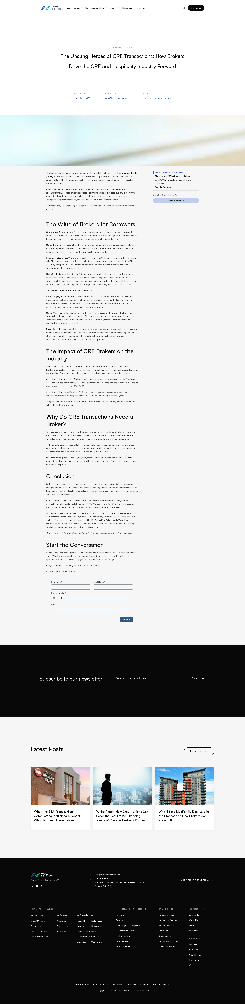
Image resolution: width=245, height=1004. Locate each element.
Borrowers (120, 915)
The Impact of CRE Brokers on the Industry (173, 176)
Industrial (81, 926)
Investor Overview (167, 915)
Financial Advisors (167, 946)
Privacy (145, 990)
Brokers (129, 47)
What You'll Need (123, 946)
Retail (93, 931)
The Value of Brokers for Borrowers (169, 172)
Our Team (193, 949)
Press (191, 925)
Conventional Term (39, 936)
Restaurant (96, 926)
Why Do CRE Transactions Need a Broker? (173, 180)
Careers (192, 965)
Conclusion (159, 183)
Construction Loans (39, 931)
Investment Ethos (197, 960)
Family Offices (165, 930)
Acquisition (61, 921)
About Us (193, 944)
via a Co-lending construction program (68, 520)
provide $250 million (106, 513)
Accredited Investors (168, 925)
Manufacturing (83, 931)
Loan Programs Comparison (128, 925)
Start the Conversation (164, 187)
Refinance (61, 931)
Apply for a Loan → (176, 200)
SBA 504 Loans (38, 921)
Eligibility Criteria (123, 936)
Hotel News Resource (68, 392)
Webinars (193, 930)
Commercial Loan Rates (126, 930)
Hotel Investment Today (69, 379)
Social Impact (195, 954)
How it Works (122, 941)
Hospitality (81, 921)
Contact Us (196, 8)
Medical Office (83, 936)
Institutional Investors (168, 941)
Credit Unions (165, 936)
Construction (63, 926)
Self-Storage (97, 936)
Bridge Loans (36, 926)
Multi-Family (96, 921)
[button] (74, 8)
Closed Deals (195, 920)
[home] (53, 8)
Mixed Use (81, 942)
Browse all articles (199, 751)
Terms (136, 990)
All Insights (117, 47)
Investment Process (168, 920)
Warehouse (96, 942)
